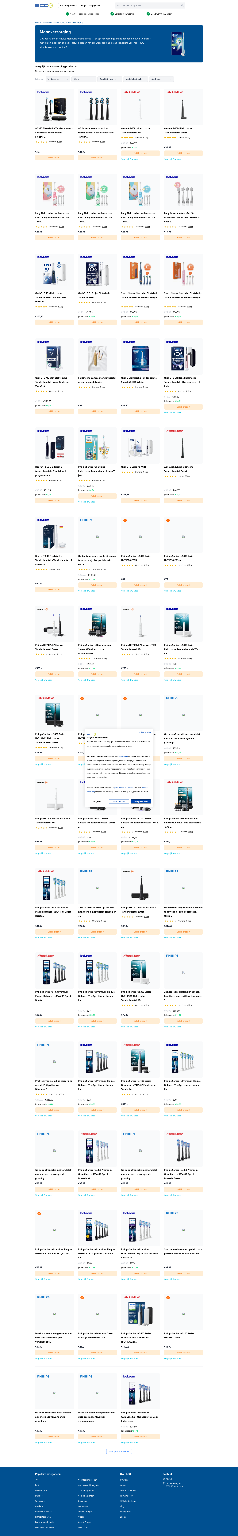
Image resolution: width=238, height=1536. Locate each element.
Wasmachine (41, 1490)
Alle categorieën (67, 5)
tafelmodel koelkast (44, 1511)
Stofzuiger (82, 1501)
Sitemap (124, 1517)
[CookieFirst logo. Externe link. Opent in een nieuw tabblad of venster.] (91, 734)
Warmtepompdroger (87, 1479)
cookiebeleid (130, 787)
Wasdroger (40, 1501)
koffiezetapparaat (43, 1517)
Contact (123, 1485)
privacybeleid (119, 787)
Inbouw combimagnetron (89, 1485)
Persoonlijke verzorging (54, 22)
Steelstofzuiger (85, 1522)
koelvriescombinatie (44, 1522)
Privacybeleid (145, 732)
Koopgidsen (94, 5)
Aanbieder (156, 79)
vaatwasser (83, 1506)
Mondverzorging (75, 22)
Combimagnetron (86, 1490)
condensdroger (85, 1511)
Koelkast (39, 1506)
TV (36, 1479)
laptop (38, 1485)
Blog (122, 1506)
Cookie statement (128, 1490)
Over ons (124, 1479)
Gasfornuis (83, 1527)
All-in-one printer (86, 1495)
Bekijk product (54, 157)
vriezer (81, 1517)
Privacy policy (126, 1495)
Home (38, 22)
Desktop (39, 1495)
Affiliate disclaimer (128, 1501)
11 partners (123, 756)
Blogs (83, 5)
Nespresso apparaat (44, 1527)
